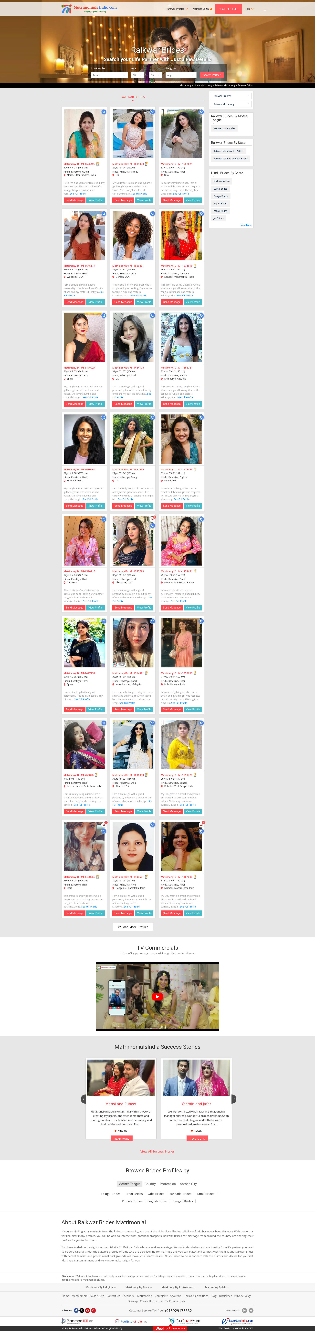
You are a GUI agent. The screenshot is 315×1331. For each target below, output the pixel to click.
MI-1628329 (185, 469)
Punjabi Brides (132, 1201)
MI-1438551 (137, 877)
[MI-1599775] (181, 744)
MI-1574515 (185, 265)
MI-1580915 (88, 571)
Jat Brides (218, 218)
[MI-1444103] (133, 337)
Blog (214, 1296)
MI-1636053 (137, 775)
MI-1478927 (88, 367)
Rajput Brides (220, 203)
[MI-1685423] (84, 133)
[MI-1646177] (84, 235)
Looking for (98, 68)
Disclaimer (225, 1296)
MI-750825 (87, 775)
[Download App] (244, 1310)
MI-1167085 (185, 877)
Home (65, 1296)
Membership (79, 1296)
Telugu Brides (110, 1193)
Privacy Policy (242, 1296)
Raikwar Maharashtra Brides (228, 151)
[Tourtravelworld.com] (184, 1321)
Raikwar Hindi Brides (224, 128)
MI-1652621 (185, 164)
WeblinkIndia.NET (244, 1328)
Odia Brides (156, 1193)
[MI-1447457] (84, 642)
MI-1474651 (185, 571)
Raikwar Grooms (222, 95)
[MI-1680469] (84, 439)
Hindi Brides (134, 1193)
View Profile (95, 200)
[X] (81, 1310)
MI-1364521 (137, 673)
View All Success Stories (157, 1151)
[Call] (103, 111)
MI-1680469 (88, 469)
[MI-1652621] (181, 133)
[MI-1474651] (181, 541)
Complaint (161, 1296)
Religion (171, 68)
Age (133, 68)
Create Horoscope (151, 1301)
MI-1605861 (137, 265)
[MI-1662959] (133, 439)
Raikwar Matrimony (224, 104)
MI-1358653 (185, 673)
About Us (175, 1296)
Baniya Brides (220, 196)
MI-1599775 (185, 775)
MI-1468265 (88, 877)
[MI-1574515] (181, 235)
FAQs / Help (97, 1296)
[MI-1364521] (133, 642)
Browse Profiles (176, 8)
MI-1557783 (137, 571)
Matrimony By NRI (216, 1287)
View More (246, 225)
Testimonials (144, 1296)
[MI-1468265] (84, 846)
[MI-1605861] (133, 235)
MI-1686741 (185, 367)
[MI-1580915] (84, 541)
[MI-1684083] (133, 133)
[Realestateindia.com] (131, 1321)
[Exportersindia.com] (237, 1321)
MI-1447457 (88, 673)
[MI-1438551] (133, 846)
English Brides (157, 1201)
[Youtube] (87, 1310)
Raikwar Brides (133, 97)
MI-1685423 (88, 164)
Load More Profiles (134, 927)
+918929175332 (178, 1310)
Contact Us (113, 1296)
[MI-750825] (84, 744)
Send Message (74, 200)
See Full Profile (78, 193)
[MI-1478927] (84, 337)
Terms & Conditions (196, 1296)
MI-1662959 (137, 469)
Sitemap (133, 1301)
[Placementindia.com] (77, 1321)
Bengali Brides (183, 1201)
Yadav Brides (220, 210)
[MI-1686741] (181, 337)
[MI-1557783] (133, 541)
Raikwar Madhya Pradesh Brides (230, 158)
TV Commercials (175, 1301)
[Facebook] (76, 1310)
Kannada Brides (180, 1193)
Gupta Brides (220, 188)
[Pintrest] (93, 1310)
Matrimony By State (138, 1287)
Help (248, 8)
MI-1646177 (88, 265)
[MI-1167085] (181, 846)
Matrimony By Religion (100, 1287)
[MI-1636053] (133, 744)
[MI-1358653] (181, 642)
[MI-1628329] (181, 439)
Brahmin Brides (221, 181)
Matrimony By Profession (177, 1287)
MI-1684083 (137, 164)
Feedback (128, 1296)
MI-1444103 (137, 367)
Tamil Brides (205, 1193)
